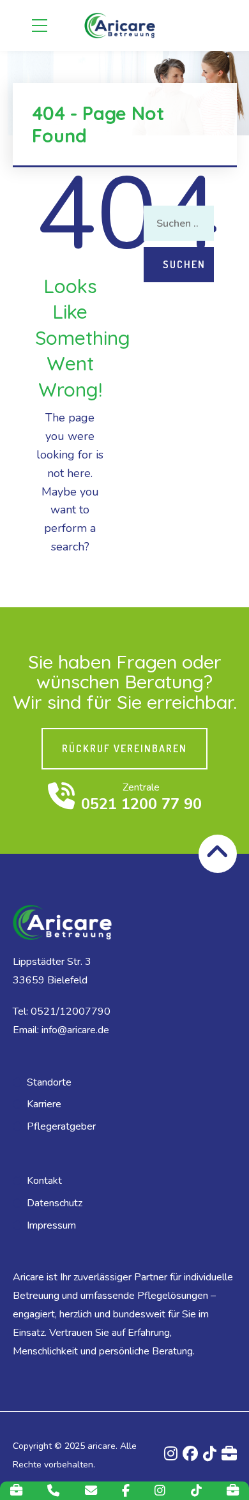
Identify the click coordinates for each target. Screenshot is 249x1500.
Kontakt (44, 1181)
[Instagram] (160, 1491)
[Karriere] (16, 1491)
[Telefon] (53, 1491)
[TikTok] (196, 1491)
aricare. (102, 1446)
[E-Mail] (91, 1491)
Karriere (44, 1104)
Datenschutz (54, 1203)
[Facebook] (126, 1491)
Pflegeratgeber (61, 1126)
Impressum (51, 1225)
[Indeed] (233, 1491)
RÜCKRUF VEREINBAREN (124, 748)
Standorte (49, 1082)
